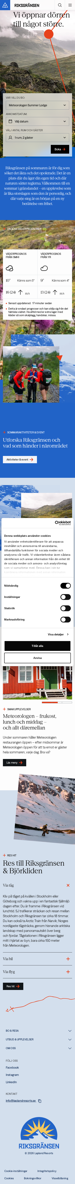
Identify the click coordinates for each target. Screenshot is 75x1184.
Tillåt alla (37, 645)
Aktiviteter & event (17, 459)
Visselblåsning (60, 1178)
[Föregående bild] (55, 666)
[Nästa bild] (20, 666)
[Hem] (27, 5)
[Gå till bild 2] (57, 702)
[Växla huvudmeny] (70, 5)
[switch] (65, 597)
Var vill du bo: (15, 97)
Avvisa (37, 657)
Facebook (12, 1067)
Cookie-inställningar (15, 1171)
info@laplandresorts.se (21, 1100)
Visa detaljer (56, 634)
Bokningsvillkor (32, 1178)
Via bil (8, 958)
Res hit (11, 986)
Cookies (9, 1178)
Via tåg (8, 885)
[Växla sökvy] (60, 5)
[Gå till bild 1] (47, 702)
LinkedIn (11, 1082)
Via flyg (9, 971)
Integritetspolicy (47, 1171)
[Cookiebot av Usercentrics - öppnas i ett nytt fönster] (55, 523)
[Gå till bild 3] (67, 702)
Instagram (12, 1075)
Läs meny (12, 762)
